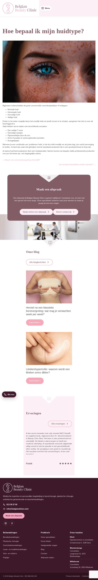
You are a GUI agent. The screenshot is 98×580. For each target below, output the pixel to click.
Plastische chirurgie (11, 541)
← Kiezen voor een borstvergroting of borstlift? (21, 160)
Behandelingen (10, 532)
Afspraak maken (47, 558)
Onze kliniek (46, 541)
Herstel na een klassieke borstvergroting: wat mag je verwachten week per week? (48, 311)
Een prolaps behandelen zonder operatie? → (77, 164)
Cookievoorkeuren (88, 576)
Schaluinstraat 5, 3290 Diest (80, 543)
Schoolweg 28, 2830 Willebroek (81, 567)
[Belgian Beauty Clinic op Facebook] (12, 523)
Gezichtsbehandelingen (12, 545)
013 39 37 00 (12, 504)
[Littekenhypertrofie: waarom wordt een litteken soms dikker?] (49, 348)
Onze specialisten (48, 537)
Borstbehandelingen (11, 537)
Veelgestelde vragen (49, 545)
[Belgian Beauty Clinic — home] (49, 488)
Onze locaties (76, 532)
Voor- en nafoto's (10, 553)
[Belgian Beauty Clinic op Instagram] (5, 523)
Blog (42, 549)
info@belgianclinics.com (17, 509)
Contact (44, 553)
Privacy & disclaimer (73, 576)
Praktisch (45, 532)
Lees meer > (34, 322)
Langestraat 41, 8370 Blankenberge (77, 555)
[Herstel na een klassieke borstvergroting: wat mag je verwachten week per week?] (49, 287)
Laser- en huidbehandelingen (15, 549)
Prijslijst (6, 558)
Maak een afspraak (14, 516)
